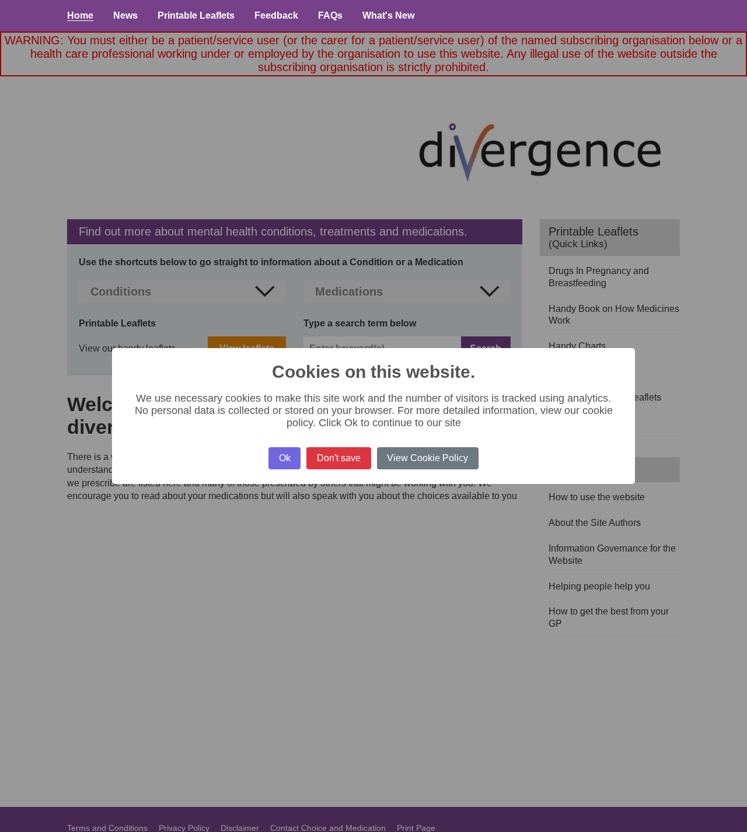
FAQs (330, 15)
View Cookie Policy (427, 458)
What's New (388, 15)
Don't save (339, 458)
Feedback (276, 15)
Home (80, 15)
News (125, 15)
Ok (285, 458)
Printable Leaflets (196, 15)
